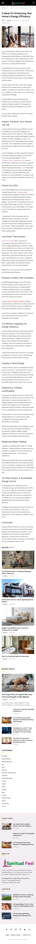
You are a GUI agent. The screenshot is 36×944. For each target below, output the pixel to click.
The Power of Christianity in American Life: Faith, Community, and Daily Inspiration (23, 740)
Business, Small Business (9, 772)
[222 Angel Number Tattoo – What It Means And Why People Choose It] (6, 906)
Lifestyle (4, 789)
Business (4, 770)
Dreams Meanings (7, 778)
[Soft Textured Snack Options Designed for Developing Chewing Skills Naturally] (6, 720)
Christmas (4, 775)
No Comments (25, 20)
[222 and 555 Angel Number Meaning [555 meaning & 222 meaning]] (6, 916)
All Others (4, 756)
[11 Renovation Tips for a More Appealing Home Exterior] (18, 588)
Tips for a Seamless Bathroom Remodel (15, 656)
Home (11, 8)
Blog (3, 767)
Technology (5, 803)
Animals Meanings (7, 761)
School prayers (6, 798)
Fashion (4, 781)
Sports (4, 800)
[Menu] (3, 3)
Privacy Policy (16, 935)
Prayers (4, 795)
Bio (3, 764)
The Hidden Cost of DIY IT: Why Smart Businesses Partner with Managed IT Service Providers (22, 730)
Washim (9, 20)
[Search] (33, 3)
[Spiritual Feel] (18, 3)
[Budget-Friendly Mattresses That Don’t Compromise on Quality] (18, 616)
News (3, 792)
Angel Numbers (6, 759)
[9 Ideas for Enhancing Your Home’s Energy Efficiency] (18, 36)
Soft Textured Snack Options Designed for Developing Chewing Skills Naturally (23, 719)
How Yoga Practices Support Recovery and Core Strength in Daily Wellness (22, 826)
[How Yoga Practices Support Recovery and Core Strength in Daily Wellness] (18, 683)
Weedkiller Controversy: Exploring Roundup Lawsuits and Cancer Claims (23, 896)
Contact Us (26, 935)
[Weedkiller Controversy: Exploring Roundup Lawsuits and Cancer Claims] (6, 897)
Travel (4, 806)
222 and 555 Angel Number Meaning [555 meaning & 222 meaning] (22, 915)
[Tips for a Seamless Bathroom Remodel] (18, 645)
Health (4, 784)
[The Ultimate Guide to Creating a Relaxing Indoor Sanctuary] (18, 560)
